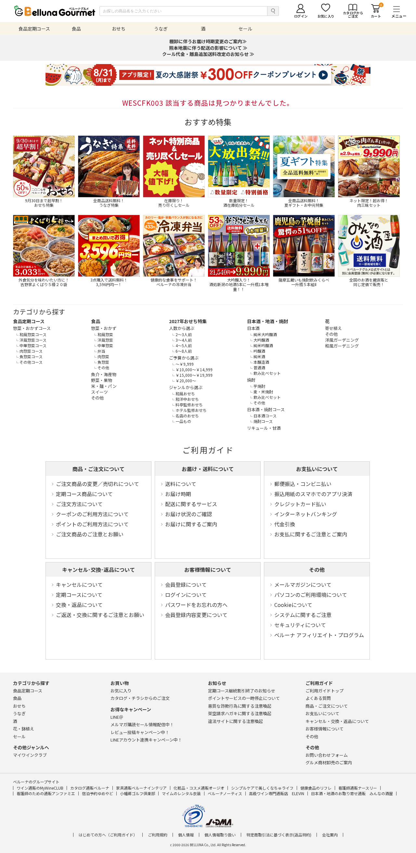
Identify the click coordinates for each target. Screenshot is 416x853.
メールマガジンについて (303, 584)
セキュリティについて (300, 625)
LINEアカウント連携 (146, 740)
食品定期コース (29, 321)
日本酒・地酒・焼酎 (267, 321)
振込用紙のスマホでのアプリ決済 (313, 494)
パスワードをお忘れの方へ (196, 605)
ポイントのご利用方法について (92, 524)
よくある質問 (318, 698)
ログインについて (186, 594)
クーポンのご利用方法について (92, 514)
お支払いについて (317, 469)
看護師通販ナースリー (357, 788)
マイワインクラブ (30, 755)
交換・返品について (79, 605)
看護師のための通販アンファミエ (46, 793)
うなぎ (19, 713)
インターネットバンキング (305, 514)
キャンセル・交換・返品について (337, 721)
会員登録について (186, 584)
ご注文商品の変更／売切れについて (97, 484)
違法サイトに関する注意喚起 (235, 721)
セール (19, 736)
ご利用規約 (157, 835)
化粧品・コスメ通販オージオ (199, 788)
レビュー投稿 (139, 732)
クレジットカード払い (300, 504)
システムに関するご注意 (303, 615)
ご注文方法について (79, 504)
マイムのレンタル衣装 (181, 793)
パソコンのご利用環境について (310, 594)
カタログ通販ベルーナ (89, 788)
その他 (317, 569)
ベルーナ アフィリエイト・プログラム (319, 635)
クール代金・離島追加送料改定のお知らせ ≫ (208, 54)
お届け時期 (178, 494)
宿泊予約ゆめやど (97, 793)
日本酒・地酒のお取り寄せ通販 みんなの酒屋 (352, 793)
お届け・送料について (208, 469)
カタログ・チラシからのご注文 (140, 698)
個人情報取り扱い (220, 835)
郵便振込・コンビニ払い (303, 484)
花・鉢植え (23, 729)
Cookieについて (293, 605)
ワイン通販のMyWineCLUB (40, 788)
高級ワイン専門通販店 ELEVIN (276, 793)
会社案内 (330, 835)
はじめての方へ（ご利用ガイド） (108, 835)
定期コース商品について (84, 494)
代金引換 (284, 524)
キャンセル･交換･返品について (98, 569)
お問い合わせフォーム (327, 755)
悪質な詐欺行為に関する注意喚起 (239, 706)
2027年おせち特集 (188, 321)
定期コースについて (79, 594)
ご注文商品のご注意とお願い (90, 534)
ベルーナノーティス (225, 793)
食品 (95, 321)
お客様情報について (207, 569)
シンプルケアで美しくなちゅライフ (262, 788)
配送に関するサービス (191, 504)
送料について (180, 484)
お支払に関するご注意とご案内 (310, 534)
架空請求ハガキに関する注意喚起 (239, 713)
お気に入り (121, 691)
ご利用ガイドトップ (325, 691)
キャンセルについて (79, 584)
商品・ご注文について (98, 469)
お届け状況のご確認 (188, 514)
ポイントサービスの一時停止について (244, 698)
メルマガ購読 (142, 724)
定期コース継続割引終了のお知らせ (241, 691)
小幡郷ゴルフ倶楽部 (137, 793)
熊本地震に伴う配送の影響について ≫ (208, 48)
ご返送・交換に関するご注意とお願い (100, 615)
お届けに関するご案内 (191, 524)
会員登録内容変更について (196, 615)
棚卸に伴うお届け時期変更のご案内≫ (208, 41)
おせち (19, 706)
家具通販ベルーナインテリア (141, 788)
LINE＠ (116, 717)
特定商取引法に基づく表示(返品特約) (278, 835)
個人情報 (186, 835)
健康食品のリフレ (316, 788)
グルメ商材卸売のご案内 (329, 762)
